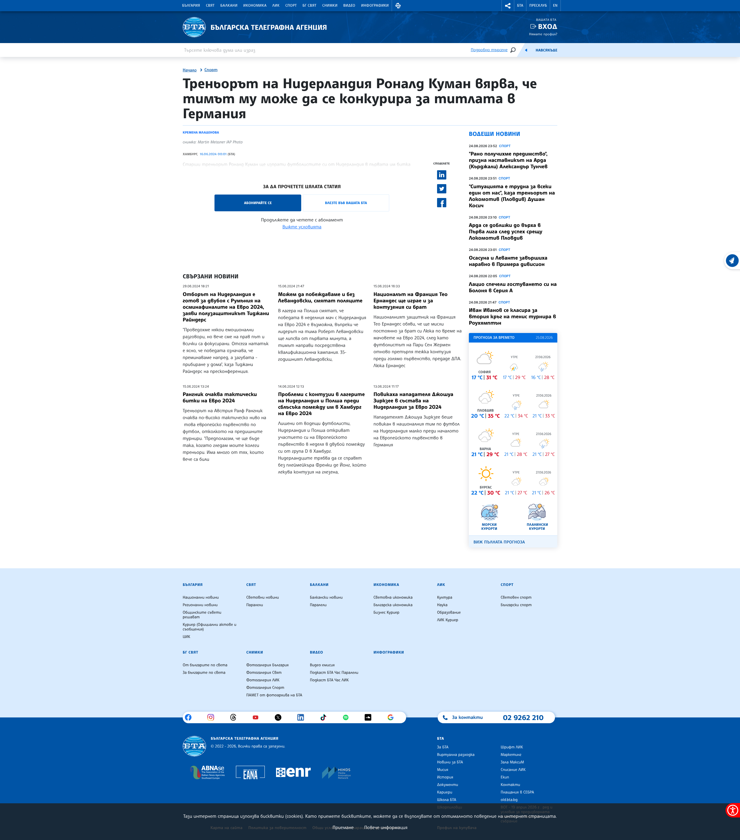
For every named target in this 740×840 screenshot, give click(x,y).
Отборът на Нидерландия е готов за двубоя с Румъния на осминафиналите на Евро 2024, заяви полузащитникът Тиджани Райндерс (226, 307)
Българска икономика (392, 605)
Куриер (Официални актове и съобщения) (209, 627)
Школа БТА (446, 800)
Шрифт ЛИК (512, 747)
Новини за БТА (450, 762)
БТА (520, 5)
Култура (444, 597)
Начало (190, 70)
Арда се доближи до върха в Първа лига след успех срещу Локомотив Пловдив (505, 231)
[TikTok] (325, 717)
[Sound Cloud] (370, 717)
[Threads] (235, 717)
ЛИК (276, 5)
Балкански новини (326, 597)
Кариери (444, 792)
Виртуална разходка (456, 754)
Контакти (510, 784)
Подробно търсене (489, 49)
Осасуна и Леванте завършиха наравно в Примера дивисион (508, 261)
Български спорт (516, 605)
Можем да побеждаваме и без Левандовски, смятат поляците (320, 297)
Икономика (255, 5)
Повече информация (386, 827)
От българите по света (205, 665)
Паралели (254, 605)
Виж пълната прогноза (499, 542)
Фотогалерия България (267, 665)
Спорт (291, 5)
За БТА (442, 747)
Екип (505, 777)
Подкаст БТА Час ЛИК (329, 680)
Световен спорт (516, 597)
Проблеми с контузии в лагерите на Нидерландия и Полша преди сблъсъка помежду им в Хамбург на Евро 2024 (321, 404)
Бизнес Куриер (386, 612)
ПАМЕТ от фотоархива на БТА (274, 695)
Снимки (330, 5)
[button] (398, 5)
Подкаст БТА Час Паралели (334, 672)
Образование (449, 612)
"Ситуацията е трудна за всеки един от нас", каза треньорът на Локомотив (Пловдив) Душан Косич (512, 196)
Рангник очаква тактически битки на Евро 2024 (220, 397)
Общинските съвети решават (202, 614)
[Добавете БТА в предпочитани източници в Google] (392, 717)
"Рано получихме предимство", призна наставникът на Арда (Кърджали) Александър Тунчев (508, 160)
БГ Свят (310, 5)
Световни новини (262, 597)
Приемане (343, 827)
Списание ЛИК (513, 769)
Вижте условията (301, 227)
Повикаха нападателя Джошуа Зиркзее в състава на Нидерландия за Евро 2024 (413, 400)
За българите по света (204, 672)
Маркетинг (511, 754)
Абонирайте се (258, 203)
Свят (210, 5)
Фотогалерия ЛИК (263, 680)
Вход (547, 26)
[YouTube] (257, 717)
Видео (349, 5)
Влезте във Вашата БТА (346, 203)
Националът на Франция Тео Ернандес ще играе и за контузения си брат (410, 300)
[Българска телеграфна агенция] (194, 746)
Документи (447, 784)
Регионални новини (200, 605)
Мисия (442, 769)
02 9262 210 (523, 717)
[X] (280, 717)
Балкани (228, 5)
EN (555, 5)
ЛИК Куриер (447, 620)
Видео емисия (322, 665)
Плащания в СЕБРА (517, 792)
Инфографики (375, 5)
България (191, 5)
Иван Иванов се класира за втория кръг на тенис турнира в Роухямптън (512, 316)
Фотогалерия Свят (264, 672)
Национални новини (201, 597)
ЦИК (186, 636)
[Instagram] (213, 717)
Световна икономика (392, 597)
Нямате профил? (543, 34)
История (445, 777)
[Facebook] (190, 717)
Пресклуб (538, 5)
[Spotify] (348, 717)
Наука (442, 605)
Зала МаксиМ (512, 762)
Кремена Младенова (201, 132)
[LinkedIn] (302, 717)
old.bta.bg (509, 800)
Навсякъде (546, 50)
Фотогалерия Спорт (265, 687)
